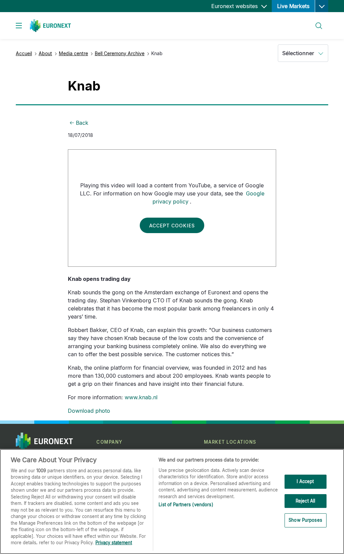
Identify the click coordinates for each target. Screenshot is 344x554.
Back (82, 122)
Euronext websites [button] (235, 6)
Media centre (73, 53)
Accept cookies (172, 225)
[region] (172, 501)
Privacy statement (113, 542)
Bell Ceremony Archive (119, 53)
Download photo (89, 410)
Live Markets (293, 6)
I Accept (305, 481)
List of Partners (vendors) (186, 504)
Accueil (24, 53)
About (45, 53)
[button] (321, 6)
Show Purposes (305, 520)
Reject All (305, 501)
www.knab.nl (141, 397)
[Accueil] (50, 25)
